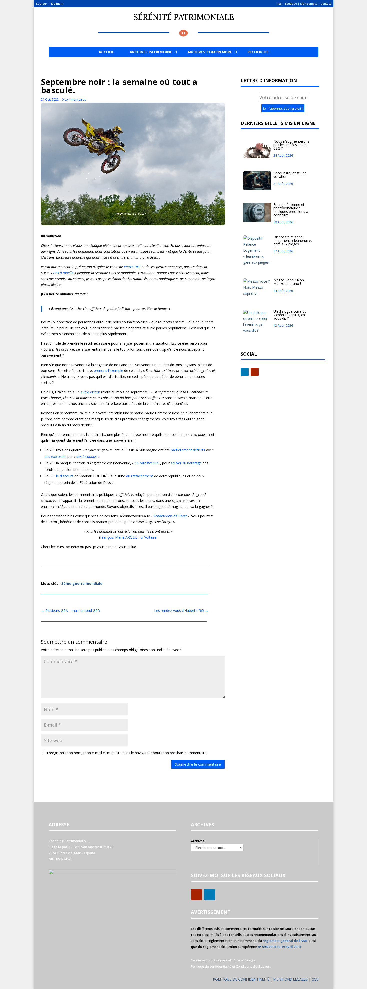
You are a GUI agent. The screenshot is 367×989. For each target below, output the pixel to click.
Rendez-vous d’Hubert (170, 516)
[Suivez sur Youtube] (255, 372)
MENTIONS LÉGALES (291, 979)
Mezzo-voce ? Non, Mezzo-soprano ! (289, 282)
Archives (197, 841)
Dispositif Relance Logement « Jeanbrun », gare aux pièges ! (292, 240)
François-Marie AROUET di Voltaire (128, 537)
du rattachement (139, 476)
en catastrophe (146, 463)
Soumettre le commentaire (198, 764)
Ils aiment (56, 3)
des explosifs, (55, 456)
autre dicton (90, 392)
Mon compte (308, 3)
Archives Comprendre (209, 51)
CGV (315, 979)
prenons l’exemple (108, 370)
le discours (64, 476)
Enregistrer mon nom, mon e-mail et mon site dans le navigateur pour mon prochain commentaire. (127, 752)
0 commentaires (74, 99)
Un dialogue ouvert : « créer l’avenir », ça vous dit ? (289, 315)
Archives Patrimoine (151, 51)
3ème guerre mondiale (81, 583)
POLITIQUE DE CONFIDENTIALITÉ (241, 979)
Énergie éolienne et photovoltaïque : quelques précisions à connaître (290, 209)
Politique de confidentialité (211, 966)
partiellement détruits (188, 450)
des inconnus (87, 456)
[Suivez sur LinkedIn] (245, 372)
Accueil (106, 51)
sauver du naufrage (186, 463)
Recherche (257, 51)
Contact (326, 3)
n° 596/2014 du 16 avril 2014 (279, 946)
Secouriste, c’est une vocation (290, 175)
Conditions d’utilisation (253, 966)
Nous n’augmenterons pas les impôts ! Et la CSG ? (291, 145)
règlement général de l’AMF (285, 940)
